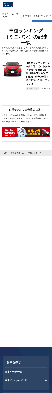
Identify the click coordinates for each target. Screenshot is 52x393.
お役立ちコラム (17, 153)
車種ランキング (32, 89)
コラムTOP (5, 15)
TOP (5, 153)
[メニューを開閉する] (46, 4)
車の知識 (26, 16)
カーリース (16, 15)
